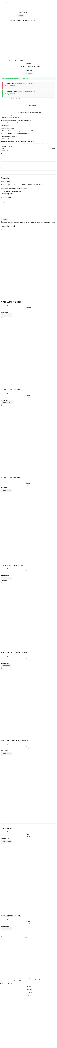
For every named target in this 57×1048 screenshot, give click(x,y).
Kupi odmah (28, 109)
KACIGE (31, 961)
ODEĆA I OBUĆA (34, 964)
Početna (3, 60)
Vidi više (2, 983)
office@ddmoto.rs (6, 952)
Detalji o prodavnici (10, 85)
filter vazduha (44, 222)
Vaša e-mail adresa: (6, 197)
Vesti (2, 958)
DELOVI (9, 60)
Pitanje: (3, 202)
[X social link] (8, 224)
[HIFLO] (28, 309)
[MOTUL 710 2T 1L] (28, 789)
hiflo (50, 222)
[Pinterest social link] (9, 224)
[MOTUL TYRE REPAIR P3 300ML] (28, 526)
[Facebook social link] (6, 224)
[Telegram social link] (13, 224)
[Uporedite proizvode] (3, 299)
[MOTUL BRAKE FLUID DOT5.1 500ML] (28, 701)
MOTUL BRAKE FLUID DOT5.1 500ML (15, 740)
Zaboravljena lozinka (6, 972)
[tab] (15, 144)
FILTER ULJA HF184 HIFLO (11, 390)
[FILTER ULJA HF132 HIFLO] (28, 263)
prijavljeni (9, 188)
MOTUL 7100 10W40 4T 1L (11, 916)
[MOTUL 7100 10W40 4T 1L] (28, 877)
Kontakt (3, 964)
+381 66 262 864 (5, 949)
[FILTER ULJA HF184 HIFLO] (28, 351)
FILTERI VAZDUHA (18, 60)
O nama (3, 961)
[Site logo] (10, 6)
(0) (7, 305)
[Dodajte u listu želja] (11, 299)
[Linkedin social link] (11, 224)
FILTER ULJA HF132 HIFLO (11, 302)
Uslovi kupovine (5, 969)
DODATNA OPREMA (35, 967)
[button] (28, 79)
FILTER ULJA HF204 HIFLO (11, 477)
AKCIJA (31, 958)
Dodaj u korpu (32, 105)
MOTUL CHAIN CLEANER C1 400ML (14, 653)
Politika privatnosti (6, 967)
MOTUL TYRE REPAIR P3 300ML (13, 565)
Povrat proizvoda (5, 975)
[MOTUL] (28, 572)
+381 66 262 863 (5, 942)
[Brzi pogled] (7, 299)
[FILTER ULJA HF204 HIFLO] (28, 438)
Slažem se (9, 983)
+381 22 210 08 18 (6, 945)
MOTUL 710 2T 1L (7, 828)
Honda (53, 222)
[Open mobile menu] (2, 6)
